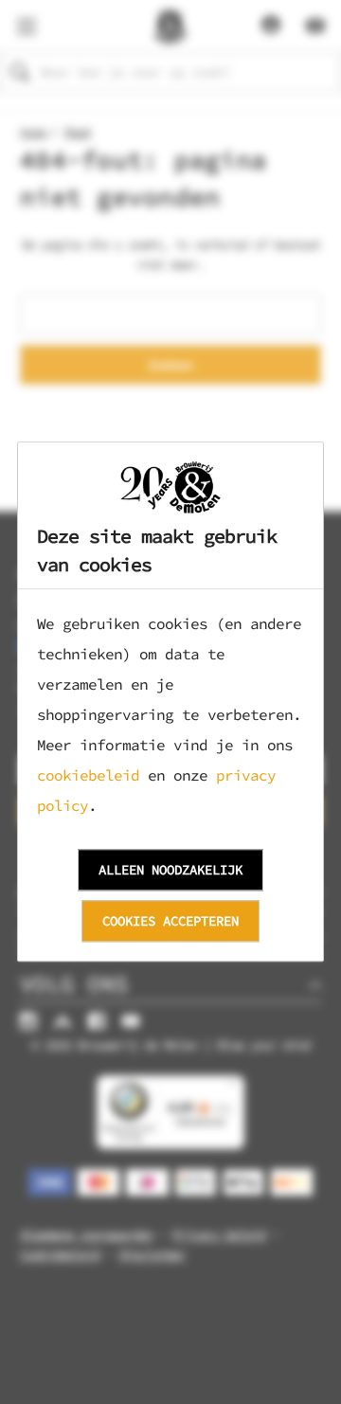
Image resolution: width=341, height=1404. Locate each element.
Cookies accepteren (170, 920)
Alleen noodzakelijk (170, 869)
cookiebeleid (88, 775)
